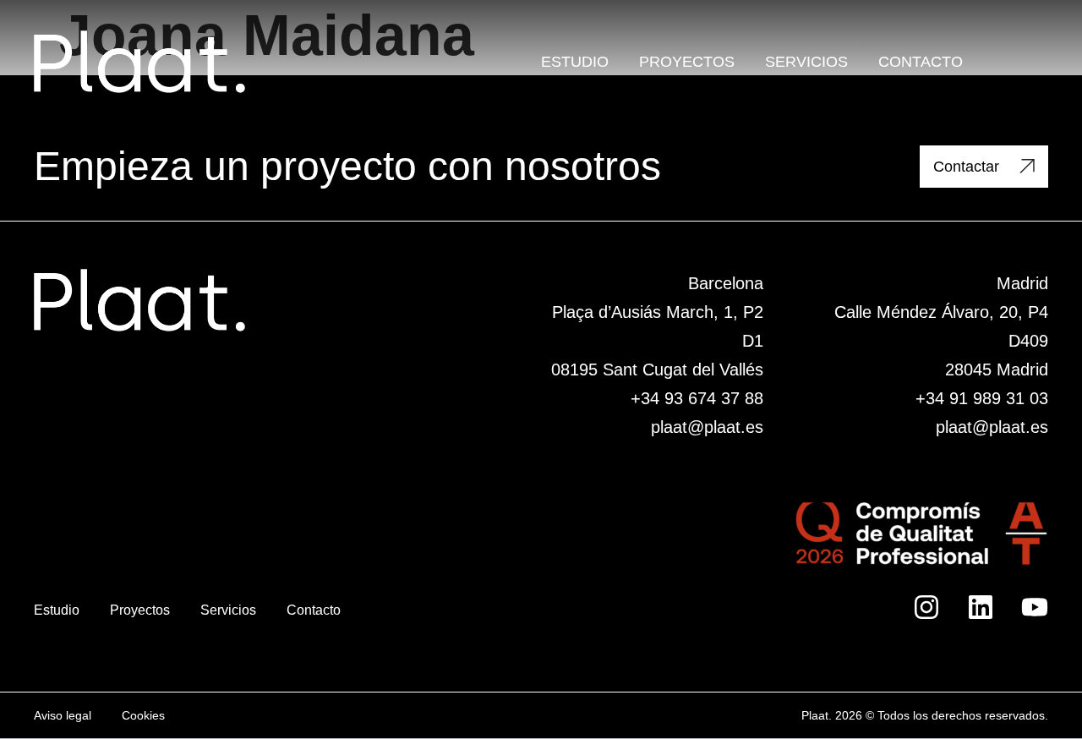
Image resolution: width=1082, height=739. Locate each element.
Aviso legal (62, 715)
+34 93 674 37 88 (697, 398)
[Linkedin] (980, 607)
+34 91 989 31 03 (981, 398)
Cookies (143, 715)
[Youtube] (1034, 607)
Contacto (920, 61)
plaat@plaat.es (707, 427)
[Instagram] (926, 607)
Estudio (575, 61)
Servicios (806, 61)
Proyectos (687, 61)
